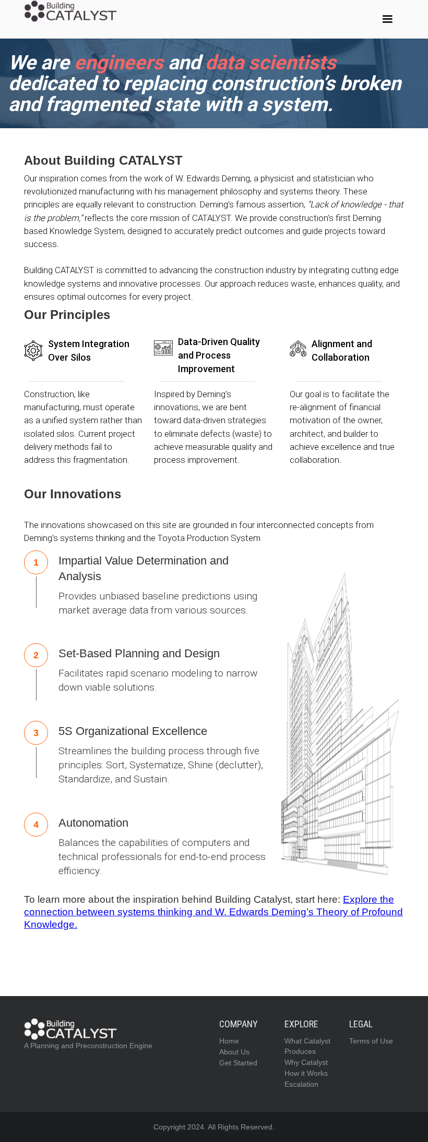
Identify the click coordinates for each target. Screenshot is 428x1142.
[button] (387, 19)
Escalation (301, 1084)
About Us (234, 1052)
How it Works (306, 1073)
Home (229, 1041)
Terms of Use (371, 1041)
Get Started (238, 1063)
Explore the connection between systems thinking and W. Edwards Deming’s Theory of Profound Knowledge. (213, 912)
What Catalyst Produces (307, 1046)
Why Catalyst (306, 1062)
